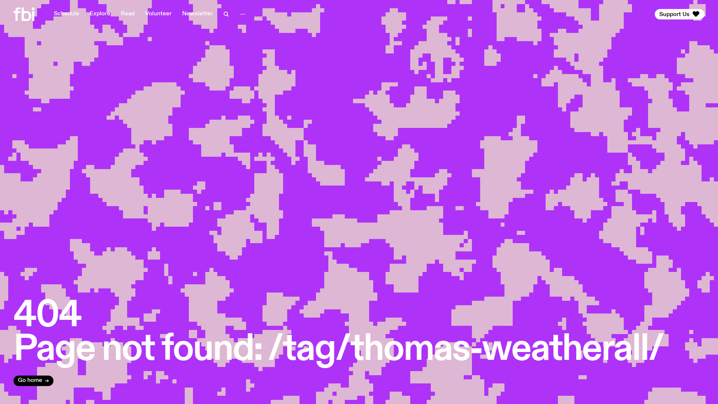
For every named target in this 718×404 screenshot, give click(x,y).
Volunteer (158, 14)
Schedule (66, 14)
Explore (100, 14)
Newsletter (197, 14)
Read (128, 14)
